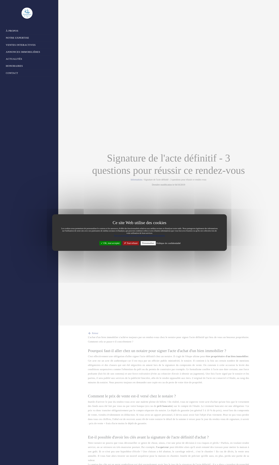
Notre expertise (17, 37)
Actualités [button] (14, 59)
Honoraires (14, 66)
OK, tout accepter (111, 243)
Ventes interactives (21, 45)
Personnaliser (148, 243)
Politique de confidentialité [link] (168, 243)
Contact (12, 73)
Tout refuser (132, 243)
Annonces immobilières (23, 52)
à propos (12, 30)
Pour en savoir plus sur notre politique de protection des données (139, 235)
